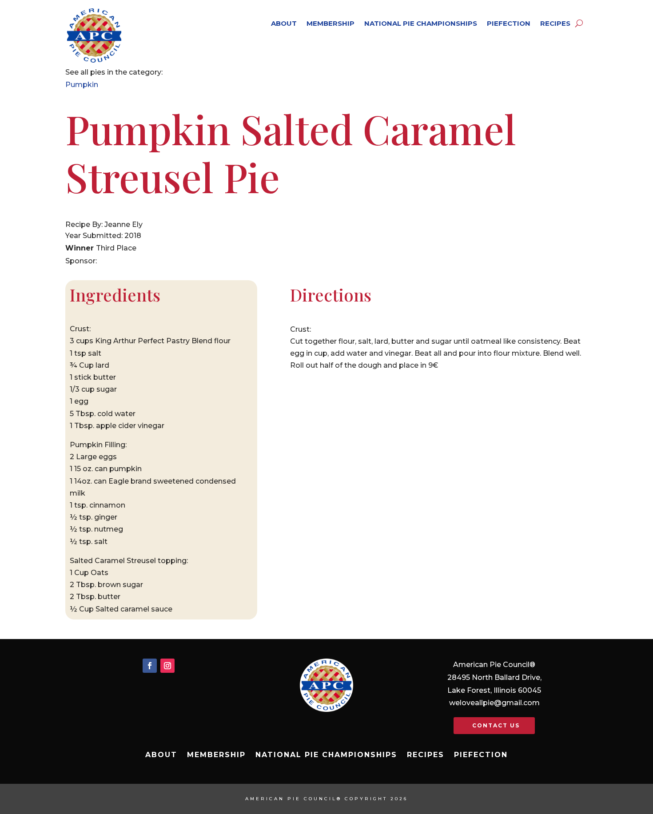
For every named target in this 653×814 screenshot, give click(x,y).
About (284, 23)
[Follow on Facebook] (150, 666)
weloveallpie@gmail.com (494, 703)
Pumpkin (81, 84)
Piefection (508, 23)
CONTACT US (496, 725)
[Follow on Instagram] (167, 666)
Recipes (555, 23)
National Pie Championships (420, 23)
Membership (330, 23)
